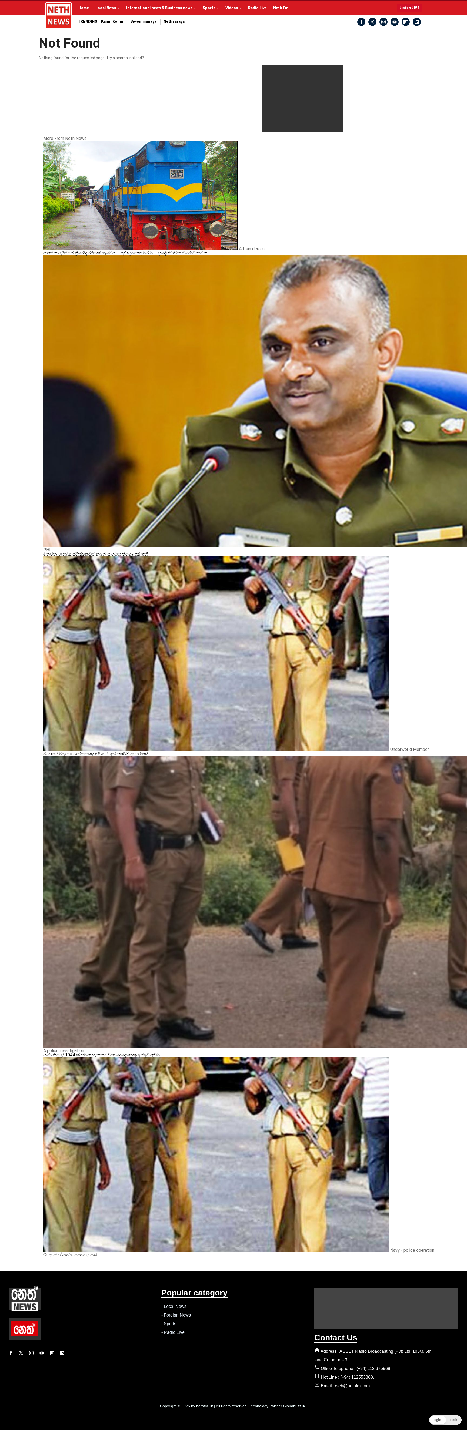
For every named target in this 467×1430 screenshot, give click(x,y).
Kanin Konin (112, 21)
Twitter (372, 22)
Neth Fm (280, 8)
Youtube (395, 22)
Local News (105, 8)
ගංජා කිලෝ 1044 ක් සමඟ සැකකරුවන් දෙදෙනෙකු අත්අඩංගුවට (101, 1055)
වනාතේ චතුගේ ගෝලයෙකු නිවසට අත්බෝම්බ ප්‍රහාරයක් (95, 753)
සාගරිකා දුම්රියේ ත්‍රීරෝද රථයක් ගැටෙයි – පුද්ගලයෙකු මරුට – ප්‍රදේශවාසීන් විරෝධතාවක (125, 253)
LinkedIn (417, 22)
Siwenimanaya (143, 21)
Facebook (361, 22)
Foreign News (177, 1315)
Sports (208, 8)
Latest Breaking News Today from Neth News (58, 15)
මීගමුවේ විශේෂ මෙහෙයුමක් (70, 1254)
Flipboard (406, 22)
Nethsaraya (174, 21)
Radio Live (257, 8)
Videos (231, 8)
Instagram (383, 22)
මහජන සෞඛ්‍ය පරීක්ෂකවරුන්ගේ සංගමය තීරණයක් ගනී (95, 554)
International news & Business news (159, 8)
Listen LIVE (409, 8)
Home (83, 8)
